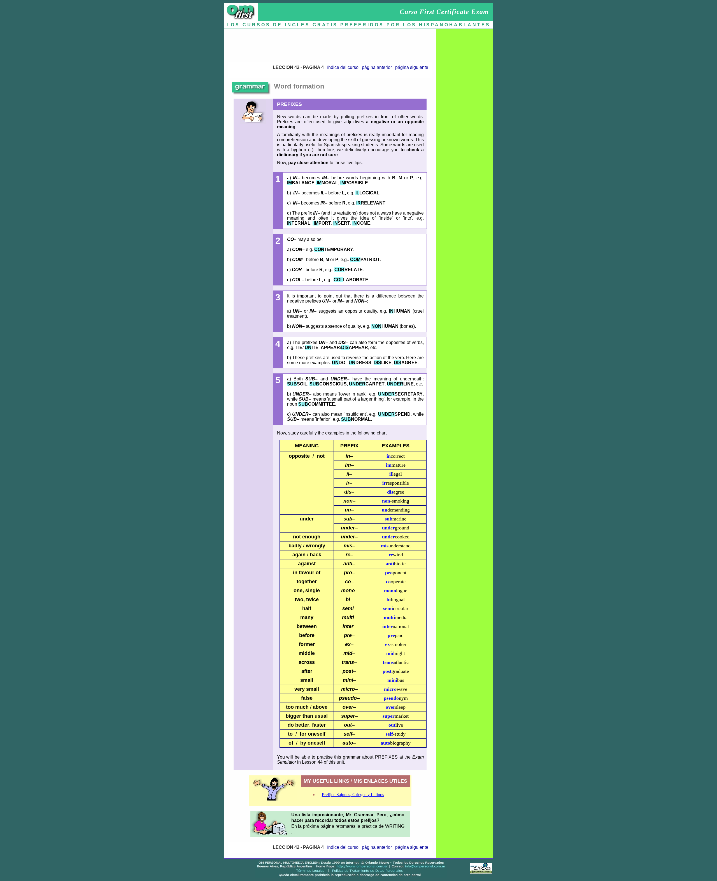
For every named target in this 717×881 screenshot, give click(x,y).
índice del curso (342, 67)
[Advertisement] (330, 44)
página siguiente (411, 67)
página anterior (377, 67)
